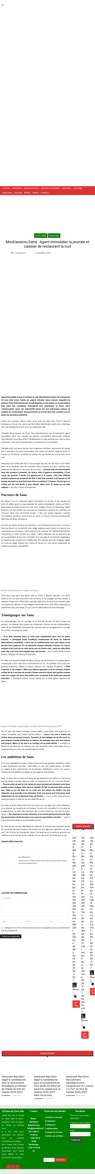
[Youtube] (26, 867)
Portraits (54, 235)
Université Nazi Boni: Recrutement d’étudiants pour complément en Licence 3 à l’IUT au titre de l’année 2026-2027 (92, 902)
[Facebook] (76, 253)
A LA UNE (40, 235)
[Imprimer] (43, 879)
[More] (49, 879)
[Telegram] (37, 879)
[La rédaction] (10, 862)
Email (72, 1130)
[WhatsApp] (87, 253)
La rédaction (20, 253)
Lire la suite (76, 1004)
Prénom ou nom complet (80, 1123)
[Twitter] (82, 253)
